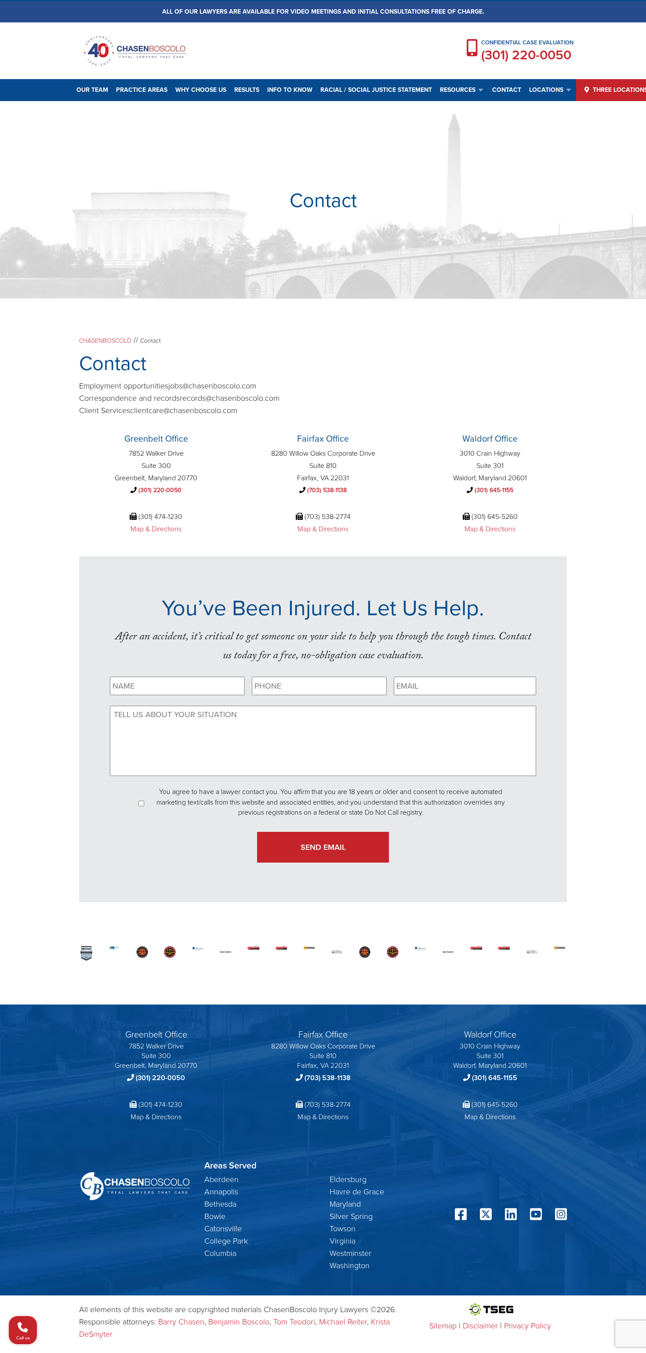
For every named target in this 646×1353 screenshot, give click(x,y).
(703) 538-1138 (327, 490)
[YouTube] (536, 1215)
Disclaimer (480, 1325)
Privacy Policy (527, 1325)
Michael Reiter (343, 1322)
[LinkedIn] (511, 1215)
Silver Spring (351, 1216)
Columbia (220, 1253)
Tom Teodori (294, 1322)
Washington (350, 1265)
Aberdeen (221, 1179)
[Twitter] (486, 1215)
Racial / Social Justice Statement (376, 89)
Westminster (350, 1253)
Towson (343, 1228)
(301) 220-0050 (526, 55)
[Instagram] (561, 1215)
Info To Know (289, 89)
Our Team (92, 89)
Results (246, 89)
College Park (226, 1241)
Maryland (345, 1204)
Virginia (343, 1241)
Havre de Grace (357, 1191)
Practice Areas (141, 89)
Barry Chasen (181, 1322)
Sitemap (443, 1325)
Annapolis (221, 1191)
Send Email (323, 847)
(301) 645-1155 (494, 490)
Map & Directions (156, 529)
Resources (457, 89)
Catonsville (223, 1228)
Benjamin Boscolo (238, 1322)
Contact (506, 89)
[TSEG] (490, 1309)
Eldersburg (348, 1179)
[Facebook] (461, 1215)
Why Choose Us (200, 89)
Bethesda (220, 1204)
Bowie (214, 1216)
